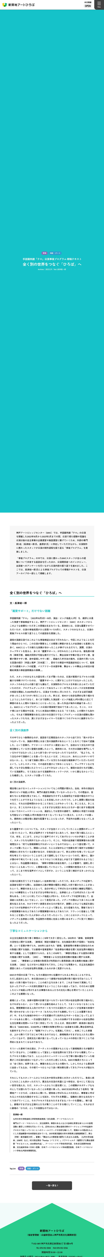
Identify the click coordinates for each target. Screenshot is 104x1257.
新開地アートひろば (18, 5)
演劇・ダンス (32, 1168)
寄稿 (21, 1168)
